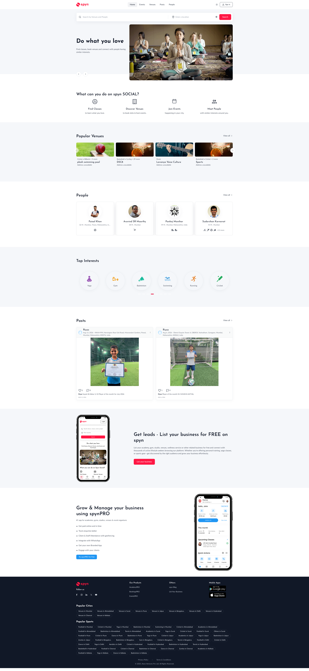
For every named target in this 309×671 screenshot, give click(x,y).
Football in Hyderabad (155, 644)
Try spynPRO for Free (87, 557)
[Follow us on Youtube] (96, 594)
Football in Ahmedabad (86, 631)
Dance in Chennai (167, 649)
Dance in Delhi (83, 644)
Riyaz (86, 330)
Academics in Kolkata (205, 649)
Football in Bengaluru (103, 640)
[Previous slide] (78, 74)
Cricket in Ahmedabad (184, 627)
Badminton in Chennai (147, 649)
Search (225, 17)
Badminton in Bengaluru (125, 640)
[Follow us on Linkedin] (86, 594)
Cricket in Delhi (219, 640)
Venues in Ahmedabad (105, 611)
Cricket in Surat (186, 631)
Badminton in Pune (135, 636)
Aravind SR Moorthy (134, 221)
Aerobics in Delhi (115, 644)
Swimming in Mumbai (163, 627)
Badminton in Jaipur (221, 636)
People (172, 5)
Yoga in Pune (151, 636)
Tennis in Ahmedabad (133, 631)
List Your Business (175, 592)
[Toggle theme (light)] (217, 5)
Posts (162, 5)
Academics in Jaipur (186, 636)
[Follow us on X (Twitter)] (91, 594)
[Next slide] (85, 74)
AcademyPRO (134, 587)
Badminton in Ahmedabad (110, 631)
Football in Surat (203, 631)
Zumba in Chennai (186, 649)
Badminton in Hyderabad (178, 644)
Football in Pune (84, 636)
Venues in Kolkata (103, 615)
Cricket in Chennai (127, 649)
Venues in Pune (141, 611)
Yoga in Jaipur (203, 636)
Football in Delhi (203, 640)
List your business (144, 462)
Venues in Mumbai (85, 611)
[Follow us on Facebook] (76, 594)
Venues (152, 5)
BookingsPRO (134, 592)
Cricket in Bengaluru (165, 640)
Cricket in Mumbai (104, 627)
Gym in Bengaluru (145, 640)
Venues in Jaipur (158, 611)
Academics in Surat (153, 631)
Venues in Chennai (85, 615)
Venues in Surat (124, 611)
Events (142, 5)
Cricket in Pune (101, 636)
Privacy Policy (143, 660)
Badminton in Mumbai (141, 627)
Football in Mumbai (85, 627)
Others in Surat (219, 631)
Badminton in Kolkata (139, 653)
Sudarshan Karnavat (213, 221)
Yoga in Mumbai (122, 627)
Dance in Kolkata (119, 653)
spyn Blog (172, 587)
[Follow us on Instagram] (81, 594)
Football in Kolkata (85, 653)
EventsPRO (133, 596)
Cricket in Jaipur (167, 636)
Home (132, 5)
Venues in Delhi (195, 611)
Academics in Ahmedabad (207, 627)
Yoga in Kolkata (102, 653)
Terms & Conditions (163, 660)
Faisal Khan (95, 221)
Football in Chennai (108, 649)
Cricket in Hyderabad (134, 644)
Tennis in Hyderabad (200, 644)
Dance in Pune (117, 636)
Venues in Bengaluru (176, 611)
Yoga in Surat (170, 631)
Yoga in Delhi (99, 644)
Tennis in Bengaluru (185, 640)
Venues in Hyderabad (213, 611)
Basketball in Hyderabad (87, 649)
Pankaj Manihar (174, 221)
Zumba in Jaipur (84, 640)
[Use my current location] (216, 17)
